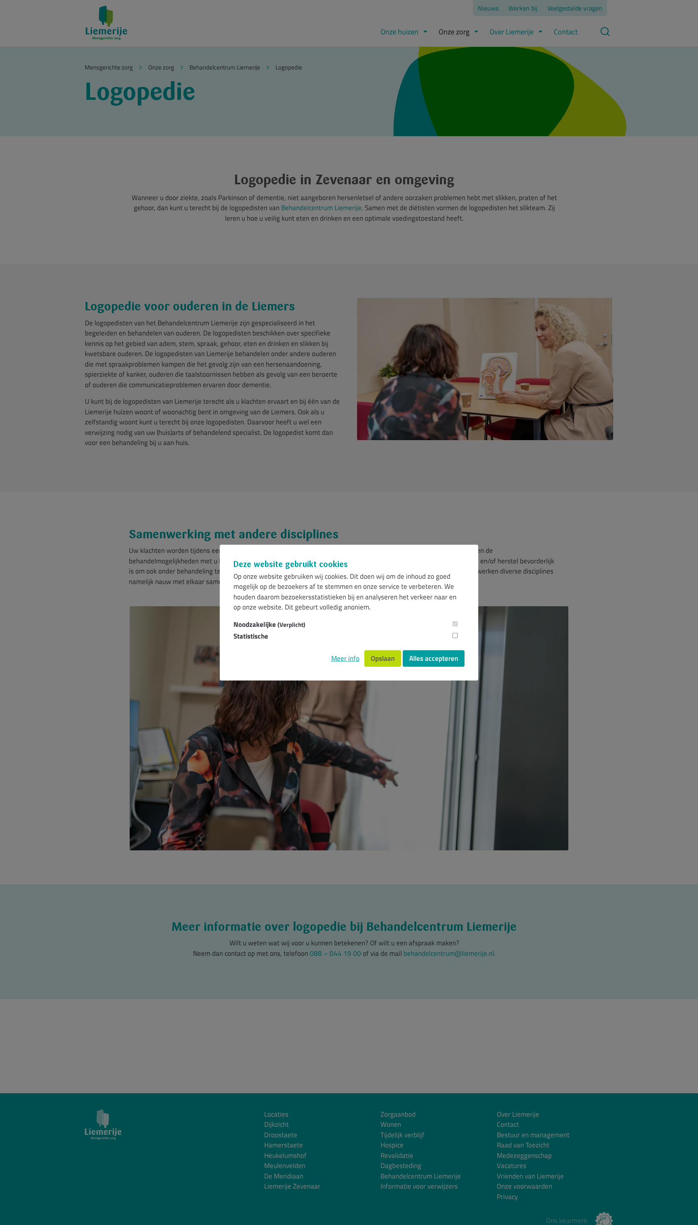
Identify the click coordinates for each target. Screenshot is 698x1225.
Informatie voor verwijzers (419, 1186)
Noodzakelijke (269, 624)
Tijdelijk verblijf (403, 1135)
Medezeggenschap (524, 1156)
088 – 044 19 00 (335, 953)
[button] (425, 32)
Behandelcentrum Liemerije (321, 207)
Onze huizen (399, 31)
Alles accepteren (433, 658)
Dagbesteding (401, 1166)
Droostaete (280, 1135)
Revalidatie (397, 1156)
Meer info (345, 658)
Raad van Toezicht (523, 1145)
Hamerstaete (283, 1145)
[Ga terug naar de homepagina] (106, 23)
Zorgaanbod (398, 1114)
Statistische (250, 636)
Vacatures (511, 1166)
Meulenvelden (284, 1166)
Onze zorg (454, 31)
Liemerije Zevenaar (292, 1186)
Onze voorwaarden (524, 1186)
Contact (566, 31)
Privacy (507, 1197)
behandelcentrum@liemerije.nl (449, 953)
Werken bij (523, 8)
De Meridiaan (283, 1176)
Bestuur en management (533, 1135)
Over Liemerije (512, 31)
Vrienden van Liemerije (530, 1176)
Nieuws (488, 8)
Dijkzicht (276, 1125)
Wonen (391, 1125)
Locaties (276, 1114)
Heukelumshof (285, 1156)
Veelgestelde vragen (574, 8)
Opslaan (383, 658)
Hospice (392, 1145)
